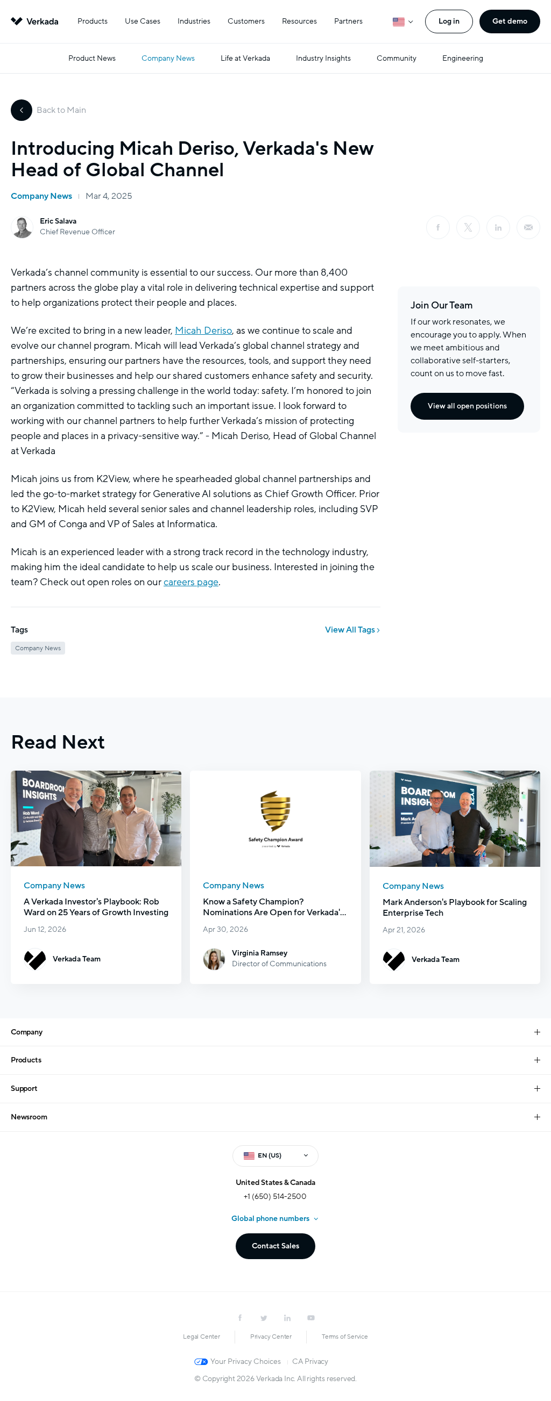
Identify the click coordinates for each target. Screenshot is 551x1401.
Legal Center (201, 1336)
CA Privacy (310, 1361)
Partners (348, 21)
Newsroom (29, 1117)
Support (24, 1088)
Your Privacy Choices (245, 1361)
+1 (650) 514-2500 (275, 1196)
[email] (528, 227)
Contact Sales (275, 1246)
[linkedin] (498, 227)
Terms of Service (345, 1336)
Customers (246, 21)
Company (27, 1032)
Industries (194, 21)
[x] (468, 227)
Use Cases (142, 21)
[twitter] (263, 1317)
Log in (449, 21)
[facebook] (438, 227)
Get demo (509, 21)
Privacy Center (271, 1336)
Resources (299, 21)
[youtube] (311, 1317)
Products (92, 21)
